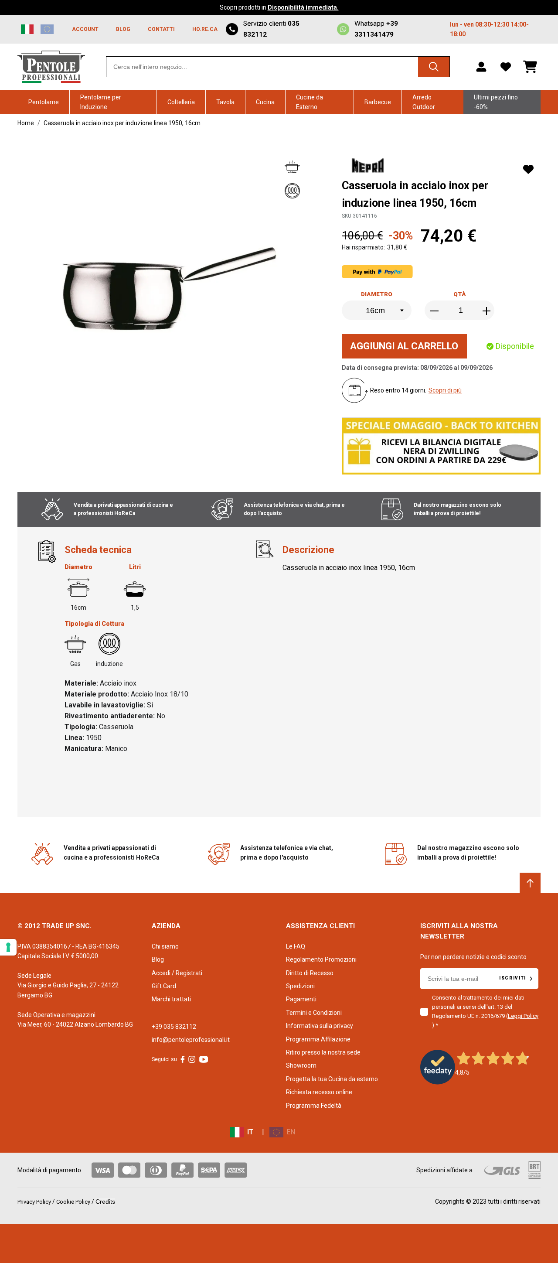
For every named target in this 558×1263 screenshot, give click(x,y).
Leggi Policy (523, 1016)
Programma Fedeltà (313, 1105)
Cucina (265, 102)
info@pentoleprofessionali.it (191, 1039)
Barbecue (377, 102)
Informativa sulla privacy (319, 1025)
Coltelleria (181, 102)
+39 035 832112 (174, 1026)
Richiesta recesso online (319, 1092)
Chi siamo (165, 946)
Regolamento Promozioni (321, 959)
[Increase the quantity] (486, 310)
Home (25, 122)
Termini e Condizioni (314, 1012)
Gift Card (164, 986)
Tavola (225, 102)
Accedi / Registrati (177, 972)
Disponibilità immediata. (303, 7)
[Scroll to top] (530, 883)
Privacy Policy (34, 1201)
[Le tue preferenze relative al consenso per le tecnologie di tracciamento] (8, 947)
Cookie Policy (73, 1201)
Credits (105, 1201)
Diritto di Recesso (309, 972)
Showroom (301, 1065)
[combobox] (278, 66)
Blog (158, 959)
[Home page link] (51, 67)
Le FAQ (295, 946)
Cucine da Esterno (309, 102)
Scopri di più (445, 390)
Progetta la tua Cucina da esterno (332, 1078)
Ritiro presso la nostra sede (323, 1052)
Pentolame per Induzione (100, 102)
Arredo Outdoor (423, 102)
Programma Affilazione (318, 1039)
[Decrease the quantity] (435, 310)
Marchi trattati (171, 999)
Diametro (376, 294)
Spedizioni (300, 986)
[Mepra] (369, 167)
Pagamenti (301, 999)
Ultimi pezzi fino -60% (496, 102)
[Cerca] (433, 67)
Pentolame (43, 102)
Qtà (459, 294)
